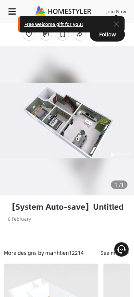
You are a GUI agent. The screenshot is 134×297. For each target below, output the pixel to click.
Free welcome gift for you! (53, 24)
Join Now (116, 11)
